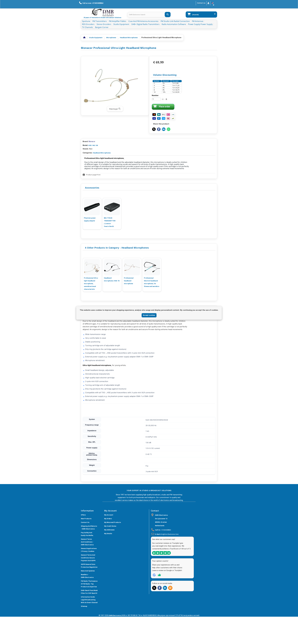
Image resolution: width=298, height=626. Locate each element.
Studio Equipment (121, 24)
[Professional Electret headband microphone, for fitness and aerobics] (152, 267)
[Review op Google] (154, 575)
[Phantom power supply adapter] (92, 207)
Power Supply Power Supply (200, 24)
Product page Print (93, 175)
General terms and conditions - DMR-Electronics (87, 542)
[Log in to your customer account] (208, 3)
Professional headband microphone (129, 280)
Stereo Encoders (104, 24)
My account (108, 515)
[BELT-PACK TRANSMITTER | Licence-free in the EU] (112, 207)
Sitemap (84, 606)
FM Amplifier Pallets (117, 21)
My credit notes (110, 526)
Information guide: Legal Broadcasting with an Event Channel (89, 599)
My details (108, 533)
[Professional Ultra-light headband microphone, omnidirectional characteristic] (92, 267)
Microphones (111, 37)
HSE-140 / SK (93, 145)
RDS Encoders (88, 24)
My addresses (109, 530)
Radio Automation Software (174, 24)
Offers (83, 515)
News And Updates (88, 571)
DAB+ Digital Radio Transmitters (145, 24)
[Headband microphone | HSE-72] (112, 267)
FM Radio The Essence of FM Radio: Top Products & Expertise (89, 584)
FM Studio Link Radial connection (175, 21)
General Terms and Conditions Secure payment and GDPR (88, 557)
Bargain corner (101, 27)
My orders (108, 518)
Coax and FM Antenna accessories (143, 21)
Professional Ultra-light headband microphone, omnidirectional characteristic (91, 283)
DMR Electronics (115, 615)
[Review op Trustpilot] (159, 575)
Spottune (86, 21)
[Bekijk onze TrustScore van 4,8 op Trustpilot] (161, 553)
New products (86, 518)
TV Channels (87, 27)
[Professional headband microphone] (132, 267)
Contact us (201, 3)
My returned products (112, 522)
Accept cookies (149, 315)
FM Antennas (197, 21)
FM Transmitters (99, 21)
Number (155, 95)
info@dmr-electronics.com (169, 534)
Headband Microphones (129, 37)
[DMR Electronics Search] (168, 14)
